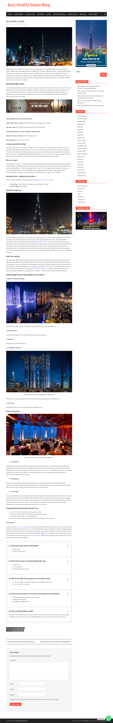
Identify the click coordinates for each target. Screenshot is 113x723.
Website (12, 695)
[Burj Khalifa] (39, 106)
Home (9, 14)
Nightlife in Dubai (18, 630)
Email (12, 689)
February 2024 (81, 173)
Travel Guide (72, 14)
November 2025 (82, 119)
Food (49, 14)
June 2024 (80, 162)
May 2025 (80, 132)
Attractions (18, 14)
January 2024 (81, 175)
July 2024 (80, 159)
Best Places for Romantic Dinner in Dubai (21, 642)
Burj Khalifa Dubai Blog (29, 4)
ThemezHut (104, 721)
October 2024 (81, 151)
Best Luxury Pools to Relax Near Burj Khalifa (90, 105)
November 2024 (82, 148)
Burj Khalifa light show (42, 268)
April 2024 (80, 167)
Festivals (83, 14)
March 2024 (80, 170)
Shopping (41, 14)
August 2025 (81, 124)
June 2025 (80, 129)
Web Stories (93, 14)
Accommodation (59, 14)
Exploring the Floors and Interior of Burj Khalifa (55, 642)
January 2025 (81, 143)
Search (78, 71)
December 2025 (82, 116)
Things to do (30, 14)
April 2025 (80, 135)
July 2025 (80, 127)
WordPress (86, 721)
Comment (13, 660)
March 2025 (80, 138)
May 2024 (80, 164)
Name (12, 684)
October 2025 (81, 121)
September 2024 (82, 154)
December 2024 (82, 146)
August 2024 (81, 156)
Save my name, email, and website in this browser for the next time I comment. (35, 699)
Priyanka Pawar (22, 24)
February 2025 (81, 140)
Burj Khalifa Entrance (31, 150)
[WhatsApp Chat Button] (108, 718)
